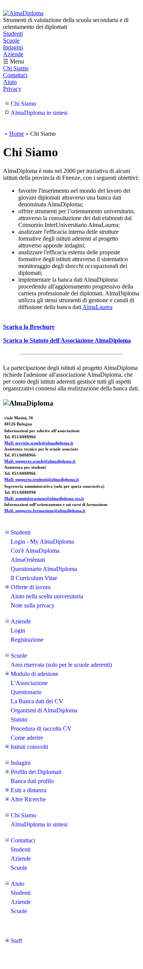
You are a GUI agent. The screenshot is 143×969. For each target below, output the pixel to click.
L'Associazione (29, 683)
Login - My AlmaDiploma (42, 541)
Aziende (13, 54)
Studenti (13, 33)
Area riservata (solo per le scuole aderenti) (61, 664)
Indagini (13, 47)
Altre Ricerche (28, 799)
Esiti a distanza (29, 790)
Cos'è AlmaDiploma (35, 550)
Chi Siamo (16, 68)
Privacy (12, 89)
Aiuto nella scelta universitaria (47, 596)
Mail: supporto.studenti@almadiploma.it (41, 479)
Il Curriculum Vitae (34, 578)
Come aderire (27, 737)
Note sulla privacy (33, 605)
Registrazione (27, 639)
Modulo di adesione (34, 674)
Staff (16, 940)
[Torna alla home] (23, 13)
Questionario (26, 692)
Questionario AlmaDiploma (44, 569)
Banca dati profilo (32, 781)
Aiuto (10, 82)
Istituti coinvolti (29, 747)
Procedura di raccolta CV (41, 728)
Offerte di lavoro (31, 587)
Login (18, 630)
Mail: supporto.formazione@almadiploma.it (44, 510)
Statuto (19, 719)
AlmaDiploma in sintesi (39, 112)
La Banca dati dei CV (37, 701)
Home (16, 133)
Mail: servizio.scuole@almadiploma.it (38, 443)
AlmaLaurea (97, 307)
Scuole (11, 40)
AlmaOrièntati (28, 560)
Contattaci (15, 75)
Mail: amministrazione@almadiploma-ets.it (44, 498)
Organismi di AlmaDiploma (44, 710)
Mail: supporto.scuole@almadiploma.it (40, 461)
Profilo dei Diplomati (36, 772)
